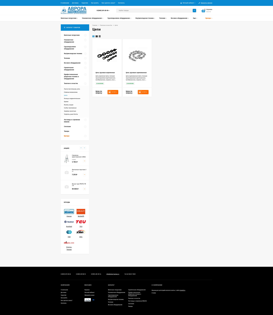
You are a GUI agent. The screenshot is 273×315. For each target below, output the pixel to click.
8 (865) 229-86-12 (81, 274)
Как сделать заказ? (108, 3)
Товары (130, 306)
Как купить (95, 3)
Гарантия (85, 3)
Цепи (65, 95)
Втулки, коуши (68, 105)
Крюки (66, 101)
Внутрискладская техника (116, 299)
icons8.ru (182, 290)
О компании (65, 3)
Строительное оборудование (137, 290)
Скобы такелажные (70, 108)
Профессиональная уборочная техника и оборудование (134, 294)
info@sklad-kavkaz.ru (112, 274)
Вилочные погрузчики (114, 290)
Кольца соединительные (72, 98)
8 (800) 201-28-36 (102, 10)
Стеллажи (131, 303)
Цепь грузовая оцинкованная (136, 73)
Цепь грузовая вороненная (105, 73)
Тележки (110, 302)
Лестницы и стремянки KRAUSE (137, 301)
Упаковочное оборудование (116, 292)
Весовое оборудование (115, 304)
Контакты (121, 3)
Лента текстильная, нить (72, 89)
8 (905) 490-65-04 (96, 274)
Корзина (87, 290)
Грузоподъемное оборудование (113, 295)
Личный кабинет (89, 292)
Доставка (75, 3)
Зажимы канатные (70, 111)
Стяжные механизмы (71, 92)
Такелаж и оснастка (106, 25)
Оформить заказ (89, 295)
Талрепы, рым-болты (71, 114)
